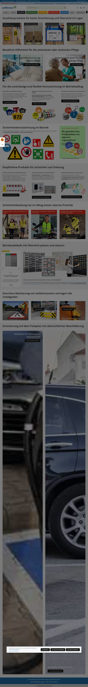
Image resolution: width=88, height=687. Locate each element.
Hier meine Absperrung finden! (11, 195)
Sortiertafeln (70, 282)
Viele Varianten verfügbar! (10, 102)
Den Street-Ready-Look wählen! (42, 235)
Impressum (16, 651)
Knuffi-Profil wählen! (67, 309)
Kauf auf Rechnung (22, 1)
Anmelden (71, 3)
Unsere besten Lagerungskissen (32, 64)
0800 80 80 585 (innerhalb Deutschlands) (45, 3)
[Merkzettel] (77, 7)
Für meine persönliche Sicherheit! (70, 235)
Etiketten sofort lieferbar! (39, 103)
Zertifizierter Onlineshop (9, 1)
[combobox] (45, 7)
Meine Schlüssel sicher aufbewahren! (41, 197)
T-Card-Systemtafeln (36, 283)
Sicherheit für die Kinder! (12, 235)
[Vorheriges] (3, 268)
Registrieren (78, 3)
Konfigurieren (45, 649)
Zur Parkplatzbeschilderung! (55, 671)
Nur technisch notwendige (58, 649)
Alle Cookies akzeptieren (72, 649)
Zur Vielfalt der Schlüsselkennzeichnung (71, 196)
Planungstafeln (64, 282)
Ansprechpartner (82, 1)
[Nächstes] (87, 12)
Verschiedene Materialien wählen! (70, 101)
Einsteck (27, 283)
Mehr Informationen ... (16, 649)
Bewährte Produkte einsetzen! (13, 309)
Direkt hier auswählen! (76, 64)
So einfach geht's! (39, 309)
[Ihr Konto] (80, 7)
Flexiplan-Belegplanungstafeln (80, 282)
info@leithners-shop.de (10, 3)
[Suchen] (64, 7)
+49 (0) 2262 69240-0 (61, 3)
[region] (11, 268)
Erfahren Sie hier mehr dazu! (32, 340)
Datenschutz (11, 651)
